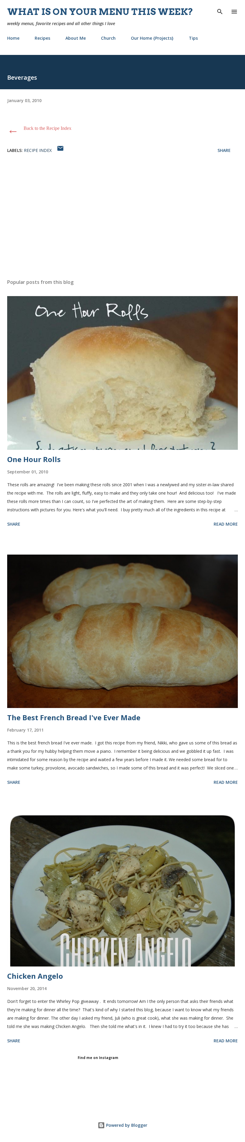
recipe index (38, 150)
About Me (75, 38)
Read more (226, 524)
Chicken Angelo (35, 976)
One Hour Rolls (34, 459)
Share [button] (224, 150)
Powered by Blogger (126, 1125)
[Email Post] (60, 150)
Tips (193, 38)
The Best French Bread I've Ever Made (73, 717)
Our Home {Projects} (152, 38)
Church (108, 38)
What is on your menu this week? (100, 11)
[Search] (219, 10)
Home (13, 38)
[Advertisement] (122, 218)
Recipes (42, 38)
